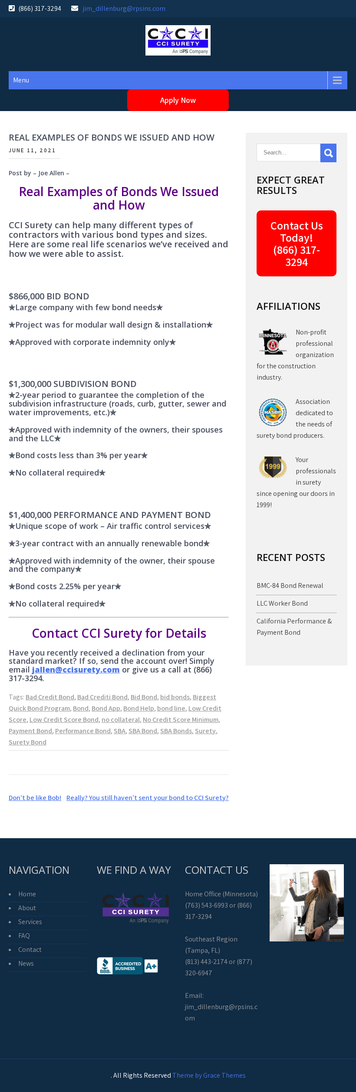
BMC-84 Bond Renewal (290, 585)
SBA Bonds (176, 730)
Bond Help (138, 708)
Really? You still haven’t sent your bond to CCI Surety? (147, 797)
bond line (171, 708)
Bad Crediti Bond (102, 697)
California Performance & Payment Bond (294, 627)
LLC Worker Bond (282, 603)
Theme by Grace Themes (209, 1075)
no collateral (121, 719)
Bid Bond (144, 697)
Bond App (106, 708)
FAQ (24, 935)
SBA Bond (143, 730)
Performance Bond (83, 730)
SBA (119, 730)
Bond (81, 708)
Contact (30, 949)
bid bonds (175, 697)
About (27, 907)
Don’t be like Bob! (35, 797)
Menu (21, 80)
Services (30, 921)
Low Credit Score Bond (64, 719)
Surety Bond (27, 742)
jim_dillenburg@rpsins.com (124, 8)
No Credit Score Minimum (180, 719)
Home (27, 894)
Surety (205, 730)
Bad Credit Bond (50, 697)
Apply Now (178, 100)
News (26, 963)
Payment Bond (30, 730)
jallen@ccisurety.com (76, 669)
